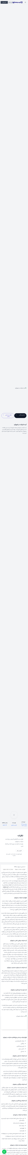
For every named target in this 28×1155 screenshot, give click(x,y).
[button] (25, 2)
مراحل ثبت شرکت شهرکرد (8, 869)
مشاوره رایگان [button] (11, 2)
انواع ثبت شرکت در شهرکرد (20, 869)
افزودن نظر (19, 850)
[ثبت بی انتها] (17, 2)
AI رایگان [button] (4, 2)
